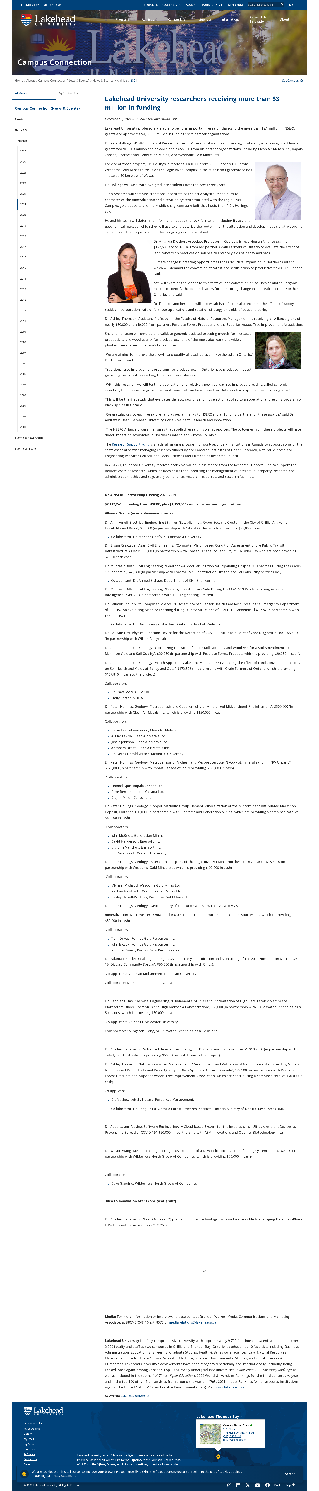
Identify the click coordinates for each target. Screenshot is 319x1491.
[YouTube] (257, 1485)
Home (19, 81)
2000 (23, 427)
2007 (23, 352)
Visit (219, 4)
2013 (23, 289)
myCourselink (32, 1428)
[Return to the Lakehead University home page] (48, 20)
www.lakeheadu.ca (230, 1387)
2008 (23, 342)
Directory (29, 1449)
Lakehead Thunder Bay (217, 1416)
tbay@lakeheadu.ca (234, 1439)
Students (151, 4)
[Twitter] (247, 1485)
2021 (133, 81)
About (30, 81)
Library (28, 1433)
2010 (23, 321)
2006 (23, 363)
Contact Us (30, 1459)
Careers (28, 1464)
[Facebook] (267, 1485)
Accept (290, 1474)
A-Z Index (29, 1454)
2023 (23, 183)
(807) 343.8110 (232, 1436)
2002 (23, 405)
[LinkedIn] (238, 1485)
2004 (23, 384)
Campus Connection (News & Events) (63, 81)
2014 (23, 278)
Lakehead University (135, 1396)
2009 (23, 331)
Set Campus (290, 81)
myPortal (29, 1444)
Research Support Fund (130, 444)
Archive (122, 81)
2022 (23, 193)
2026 (23, 151)
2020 (23, 215)
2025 (23, 162)
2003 (23, 395)
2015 (23, 268)
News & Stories (103, 81)
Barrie (58, 5)
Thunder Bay (30, 5)
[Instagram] (230, 1485)
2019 (23, 225)
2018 (23, 236)
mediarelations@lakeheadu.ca (192, 1322)
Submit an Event (25, 448)
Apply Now (235, 4)
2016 (23, 257)
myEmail (29, 1439)
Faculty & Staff (171, 4)
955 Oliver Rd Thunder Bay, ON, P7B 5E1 (239, 1430)
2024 (23, 172)
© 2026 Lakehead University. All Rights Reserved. (53, 1485)
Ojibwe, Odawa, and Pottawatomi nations (122, 1464)
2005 (23, 374)
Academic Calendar (35, 1423)
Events (19, 119)
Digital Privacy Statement (58, 1476)
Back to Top (282, 1485)
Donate (207, 4)
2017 (23, 247)
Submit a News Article (29, 437)
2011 (23, 310)
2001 (23, 416)
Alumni (191, 4)
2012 (23, 299)
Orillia (46, 5)
